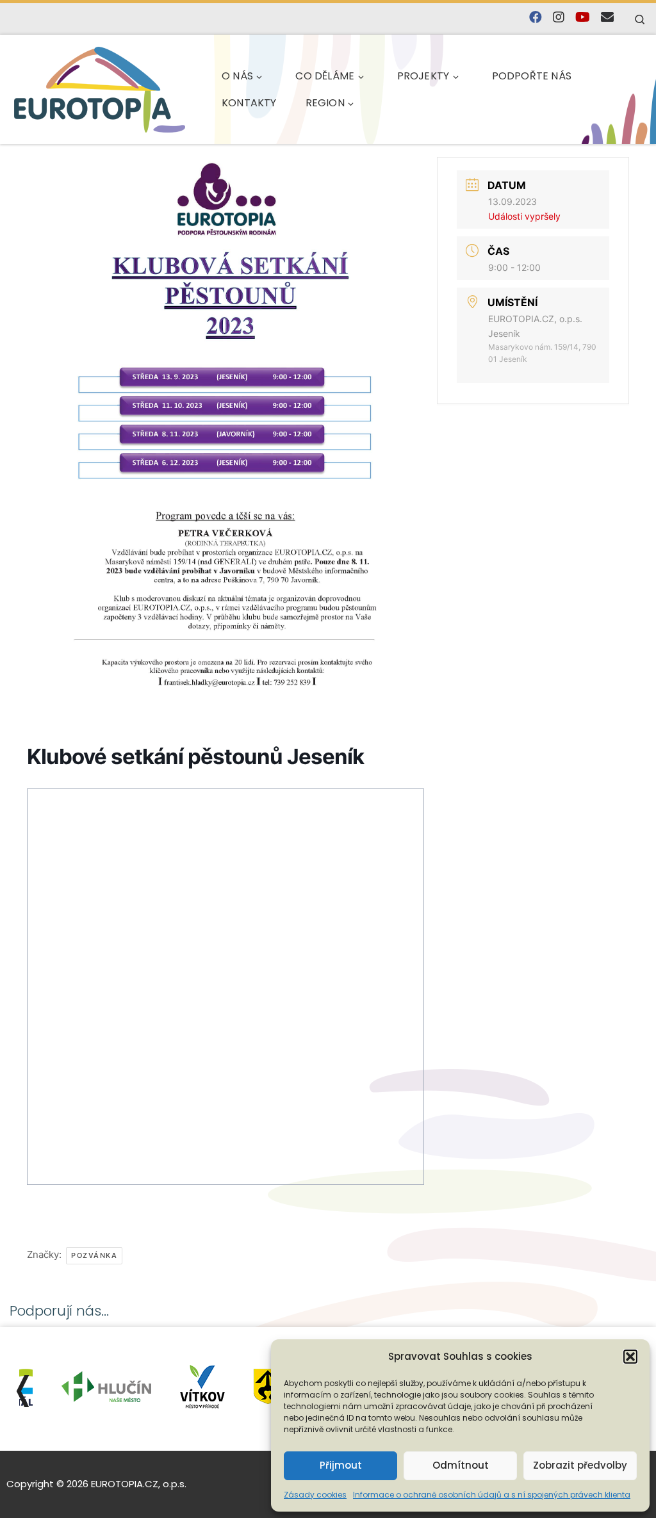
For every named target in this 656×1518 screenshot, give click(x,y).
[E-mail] (607, 17)
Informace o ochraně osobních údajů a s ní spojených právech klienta (491, 1494)
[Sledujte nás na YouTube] (582, 17)
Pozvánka (94, 1255)
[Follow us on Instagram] (558, 17)
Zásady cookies (315, 1494)
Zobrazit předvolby (580, 1465)
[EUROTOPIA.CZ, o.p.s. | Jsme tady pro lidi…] (100, 90)
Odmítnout (460, 1465)
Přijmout (341, 1465)
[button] (630, 1356)
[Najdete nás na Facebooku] (535, 17)
